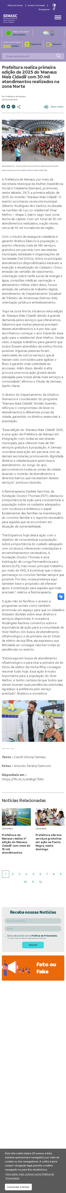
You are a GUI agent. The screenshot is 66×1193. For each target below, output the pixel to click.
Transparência (44, 9)
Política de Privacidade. (44, 935)
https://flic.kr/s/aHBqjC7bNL (23, 779)
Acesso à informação (36, 5)
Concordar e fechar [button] (18, 1186)
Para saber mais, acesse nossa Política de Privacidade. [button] (29, 1176)
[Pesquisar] (58, 56)
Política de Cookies (15, 5)
